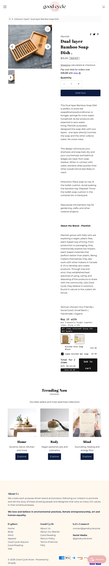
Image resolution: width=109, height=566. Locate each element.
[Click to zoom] (48, 29)
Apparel (12, 538)
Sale (10, 548)
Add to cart (88, 365)
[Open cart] (103, 6)
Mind (10, 535)
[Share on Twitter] (94, 34)
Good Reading (15, 545)
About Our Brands (50, 532)
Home (11, 528)
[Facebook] (49, 486)
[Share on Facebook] (91, 34)
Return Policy (47, 538)
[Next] (48, 47)
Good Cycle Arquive (18, 542)
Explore (21, 456)
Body (10, 532)
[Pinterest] (59, 486)
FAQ (42, 545)
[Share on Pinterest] (98, 34)
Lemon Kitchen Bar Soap (76, 354)
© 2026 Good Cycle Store (21, 559)
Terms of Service (49, 542)
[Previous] (12, 47)
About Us (45, 528)
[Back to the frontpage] (10, 19)
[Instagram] (54, 486)
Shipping (65, 65)
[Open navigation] (5, 6)
